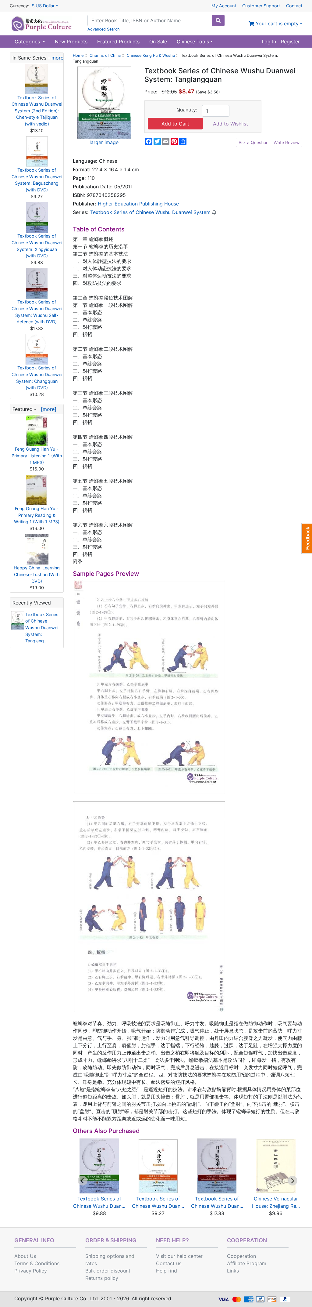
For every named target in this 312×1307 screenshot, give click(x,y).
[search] (218, 20)
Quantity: (186, 110)
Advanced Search (103, 29)
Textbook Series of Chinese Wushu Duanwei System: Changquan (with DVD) (37, 377)
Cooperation (241, 1256)
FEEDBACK (306, 538)
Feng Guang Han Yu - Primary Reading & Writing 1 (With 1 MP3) (36, 515)
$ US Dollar (43, 5)
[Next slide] (292, 1180)
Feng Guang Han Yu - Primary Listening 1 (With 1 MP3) (37, 455)
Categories (28, 41)
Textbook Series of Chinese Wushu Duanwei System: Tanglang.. (41, 627)
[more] (47, 409)
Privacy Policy (30, 1271)
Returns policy (101, 1278)
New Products (71, 41)
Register (290, 41)
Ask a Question (253, 142)
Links (233, 1271)
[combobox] (149, 20)
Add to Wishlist (230, 124)
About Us (25, 1256)
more (57, 58)
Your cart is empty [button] (276, 23)
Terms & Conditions (36, 1263)
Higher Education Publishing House (138, 204)
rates (91, 1263)
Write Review (287, 142)
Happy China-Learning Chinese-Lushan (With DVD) (37, 574)
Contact (294, 5)
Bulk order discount (107, 1271)
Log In (269, 41)
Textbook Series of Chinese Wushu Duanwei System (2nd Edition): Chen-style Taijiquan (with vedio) (37, 110)
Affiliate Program (246, 1263)
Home (78, 55)
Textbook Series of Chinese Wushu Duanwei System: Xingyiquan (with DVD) (37, 245)
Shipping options (104, 1256)
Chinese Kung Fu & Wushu (151, 55)
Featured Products (118, 41)
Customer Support (261, 5)
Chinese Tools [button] (193, 41)
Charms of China (105, 55)
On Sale (158, 41)
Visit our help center (179, 1256)
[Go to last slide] (82, 1180)
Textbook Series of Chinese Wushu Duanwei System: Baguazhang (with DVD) (37, 179)
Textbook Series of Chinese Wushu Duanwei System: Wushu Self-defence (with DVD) (37, 311)
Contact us (168, 1263)
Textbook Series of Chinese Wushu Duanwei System (150, 212)
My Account (223, 5)
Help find (166, 1271)
